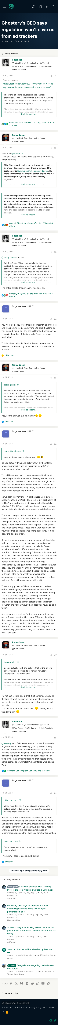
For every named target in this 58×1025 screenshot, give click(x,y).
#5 (55, 378)
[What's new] (47, 7)
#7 (55, 655)
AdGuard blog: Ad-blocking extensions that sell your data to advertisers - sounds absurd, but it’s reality (31, 930)
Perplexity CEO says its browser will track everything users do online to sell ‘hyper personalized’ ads (27, 908)
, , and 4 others (31, 224)
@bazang (6, 743)
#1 (55, 76)
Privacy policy (35, 1007)
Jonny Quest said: (12, 451)
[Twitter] (55, 1020)
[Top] (3, 1012)
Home (51, 1007)
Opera (10, 958)
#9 (55, 793)
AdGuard (11, 898)
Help (45, 1007)
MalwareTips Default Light (16, 1003)
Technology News (15, 974)
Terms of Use (20, 1007)
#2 (55, 148)
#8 (55, 738)
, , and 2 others (28, 771)
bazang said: (10, 385)
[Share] (51, 76)
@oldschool (17, 153)
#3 (55, 252)
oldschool (8, 41)
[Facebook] (50, 1020)
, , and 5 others (32, 123)
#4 (55, 319)
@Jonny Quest (8, 257)
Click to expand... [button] (29, 114)
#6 (55, 444)
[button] (4, 6)
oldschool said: (11, 800)
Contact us (7, 1007)
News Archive (13, 920)
